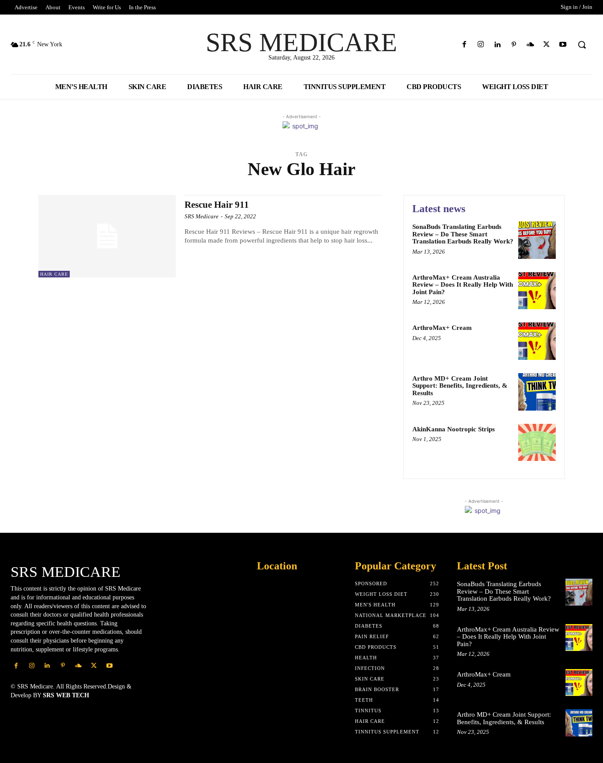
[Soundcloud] (530, 45)
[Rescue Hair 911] (107, 236)
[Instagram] (481, 45)
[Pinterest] (514, 45)
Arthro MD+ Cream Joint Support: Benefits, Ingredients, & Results (460, 385)
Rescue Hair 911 (217, 204)
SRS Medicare (202, 216)
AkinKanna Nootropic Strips (453, 429)
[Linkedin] (497, 45)
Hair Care (54, 274)
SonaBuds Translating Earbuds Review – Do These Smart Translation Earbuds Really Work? (462, 234)
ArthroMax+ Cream (442, 327)
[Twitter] (547, 45)
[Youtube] (563, 45)
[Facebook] (465, 45)
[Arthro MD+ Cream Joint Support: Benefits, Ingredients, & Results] (537, 392)
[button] (581, 44)
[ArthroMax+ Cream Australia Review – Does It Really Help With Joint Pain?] (537, 291)
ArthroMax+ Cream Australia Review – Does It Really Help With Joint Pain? (462, 284)
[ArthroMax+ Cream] (537, 341)
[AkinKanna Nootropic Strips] (537, 442)
